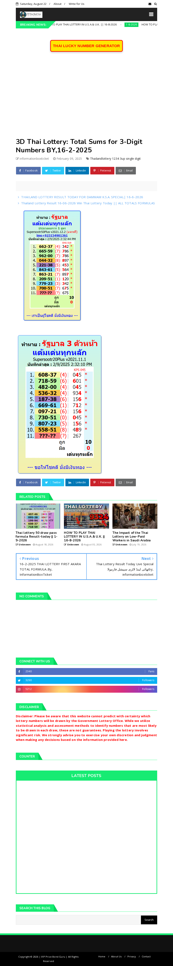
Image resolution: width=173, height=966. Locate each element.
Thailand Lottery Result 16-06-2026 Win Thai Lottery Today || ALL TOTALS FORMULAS (88, 203)
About (57, 4)
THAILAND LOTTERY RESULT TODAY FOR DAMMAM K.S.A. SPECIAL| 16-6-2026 (82, 197)
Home (101, 956)
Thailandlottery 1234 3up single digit (115, 159)
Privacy (131, 956)
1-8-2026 (113, 24)
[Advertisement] (86, 97)
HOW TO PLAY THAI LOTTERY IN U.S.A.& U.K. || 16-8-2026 (62, 24)
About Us (116, 956)
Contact (146, 956)
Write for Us (76, 4)
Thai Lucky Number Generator (86, 46)
